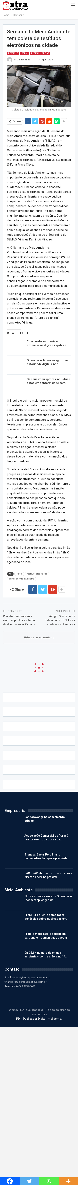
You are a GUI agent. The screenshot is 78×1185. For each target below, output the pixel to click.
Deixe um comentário (40, 637)
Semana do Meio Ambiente (21, 579)
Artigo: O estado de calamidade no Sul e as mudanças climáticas (60, 620)
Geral (24, 53)
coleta (19, 574)
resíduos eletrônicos (37, 574)
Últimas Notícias (40, 53)
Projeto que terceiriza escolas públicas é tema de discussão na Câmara (19, 620)
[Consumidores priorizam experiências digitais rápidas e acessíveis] (15, 346)
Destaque (13, 53)
